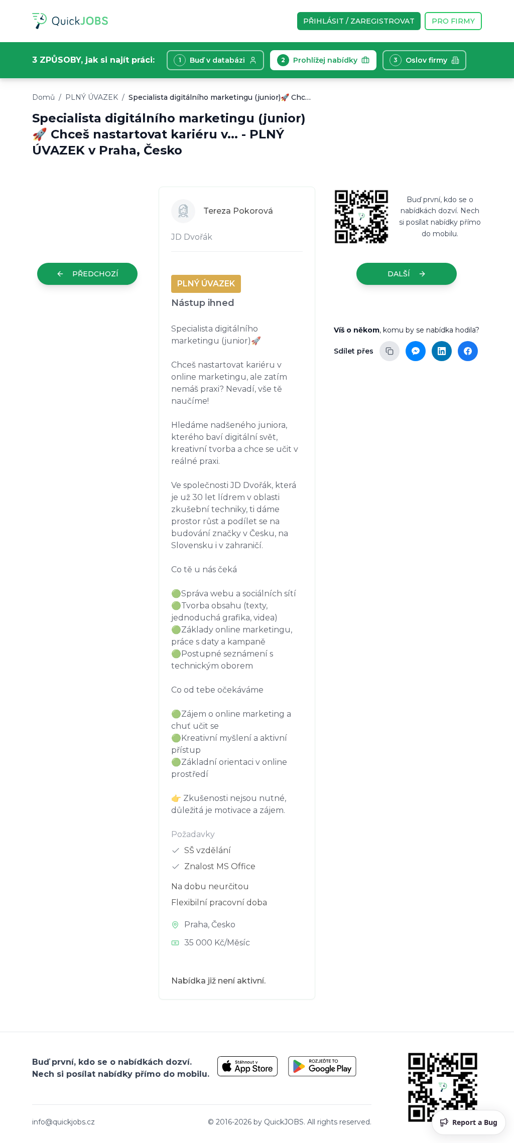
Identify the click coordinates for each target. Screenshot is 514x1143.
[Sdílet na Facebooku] (468, 351)
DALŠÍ (399, 273)
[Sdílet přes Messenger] (416, 351)
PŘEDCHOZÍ (95, 273)
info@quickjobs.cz (63, 1121)
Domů (43, 97)
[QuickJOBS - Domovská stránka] (70, 21)
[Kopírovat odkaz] (389, 351)
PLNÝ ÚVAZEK (91, 97)
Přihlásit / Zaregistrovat (359, 21)
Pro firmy (453, 21)
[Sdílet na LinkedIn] (442, 351)
